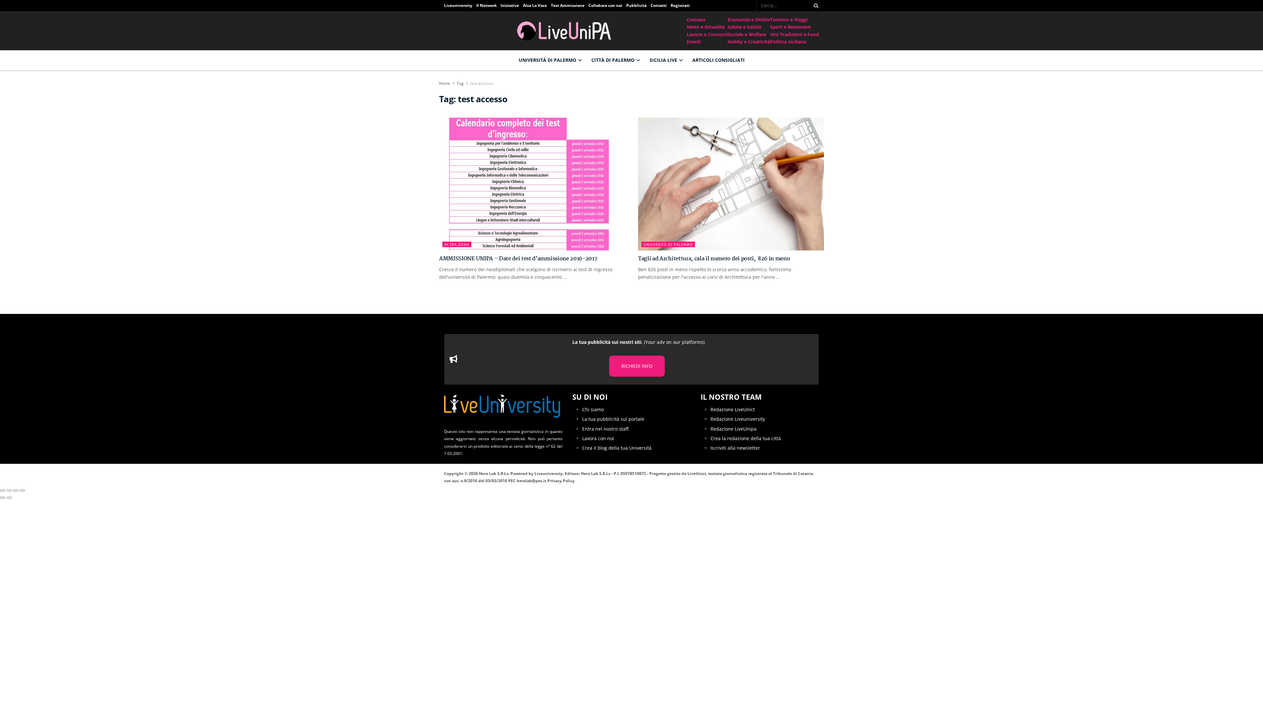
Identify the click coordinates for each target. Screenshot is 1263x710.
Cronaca (696, 19)
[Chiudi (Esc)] (2, 490)
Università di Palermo (547, 60)
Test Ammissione (567, 5)
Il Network (486, 5)
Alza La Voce (535, 5)
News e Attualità (706, 27)
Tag (460, 83)
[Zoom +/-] (22, 490)
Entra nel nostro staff (605, 429)
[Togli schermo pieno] (15, 490)
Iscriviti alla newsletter (735, 448)
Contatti (659, 5)
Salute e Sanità (744, 27)
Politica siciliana (788, 41)
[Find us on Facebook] (752, 5)
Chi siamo (593, 409)
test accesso (481, 83)
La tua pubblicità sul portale (613, 419)
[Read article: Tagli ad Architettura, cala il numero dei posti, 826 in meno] (731, 184)
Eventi (694, 41)
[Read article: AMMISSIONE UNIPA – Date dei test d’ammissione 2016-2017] (532, 184)
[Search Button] (814, 5)
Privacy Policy (561, 480)
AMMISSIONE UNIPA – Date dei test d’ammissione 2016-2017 (518, 258)
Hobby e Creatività (749, 41)
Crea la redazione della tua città (745, 438)
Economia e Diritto (749, 19)
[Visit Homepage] (565, 30)
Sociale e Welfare (747, 34)
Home (444, 83)
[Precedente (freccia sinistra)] (2, 498)
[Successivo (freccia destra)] (9, 498)
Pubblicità (636, 5)
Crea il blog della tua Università (617, 448)
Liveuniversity (458, 5)
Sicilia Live (663, 60)
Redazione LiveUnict (732, 409)
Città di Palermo (612, 60)
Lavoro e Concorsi (707, 34)
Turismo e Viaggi (788, 19)
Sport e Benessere (790, 27)
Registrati (680, 5)
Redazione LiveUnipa (733, 429)
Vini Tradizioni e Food (794, 34)
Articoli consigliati (718, 60)
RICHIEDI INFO (637, 366)
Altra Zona (456, 244)
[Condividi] (9, 490)
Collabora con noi (605, 5)
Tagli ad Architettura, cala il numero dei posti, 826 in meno (714, 258)
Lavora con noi (598, 438)
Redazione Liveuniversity (737, 419)
